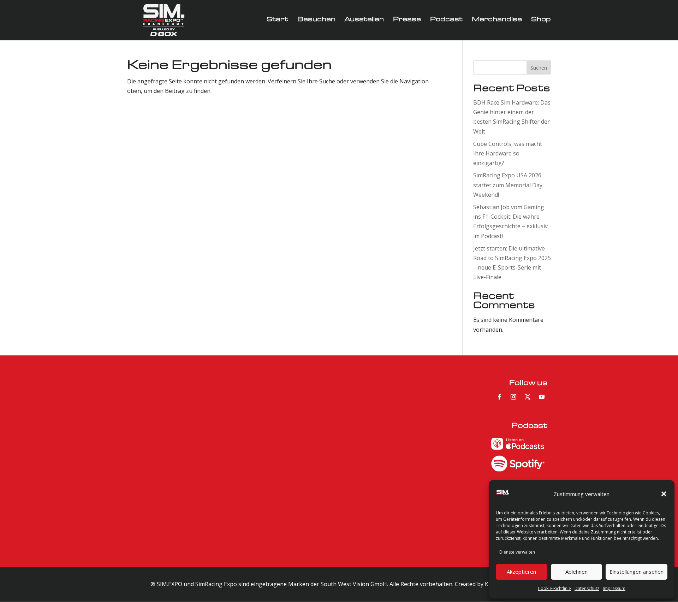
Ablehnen (576, 571)
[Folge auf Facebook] (499, 396)
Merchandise (497, 20)
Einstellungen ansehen (636, 571)
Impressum (614, 588)
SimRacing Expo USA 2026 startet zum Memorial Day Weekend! (507, 184)
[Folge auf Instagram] (513, 396)
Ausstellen (364, 20)
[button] (663, 493)
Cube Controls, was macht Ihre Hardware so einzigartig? (507, 153)
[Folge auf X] (527, 396)
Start (277, 20)
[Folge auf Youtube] (541, 396)
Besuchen (316, 20)
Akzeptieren (521, 571)
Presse (407, 20)
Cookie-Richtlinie (554, 588)
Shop (541, 20)
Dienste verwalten (517, 552)
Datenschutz (587, 588)
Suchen (538, 67)
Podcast (446, 20)
